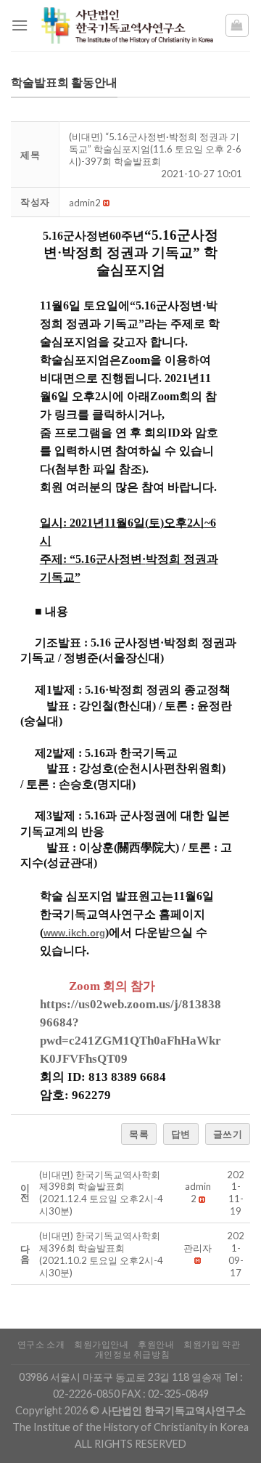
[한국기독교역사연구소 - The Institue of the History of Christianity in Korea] (126, 25)
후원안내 (156, 1344)
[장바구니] (237, 25)
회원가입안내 (101, 1344)
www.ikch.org (74, 933)
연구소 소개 (41, 1344)
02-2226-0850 (86, 1393)
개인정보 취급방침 (132, 1354)
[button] (85, 202)
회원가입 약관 (211, 1344)
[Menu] (19, 25)
